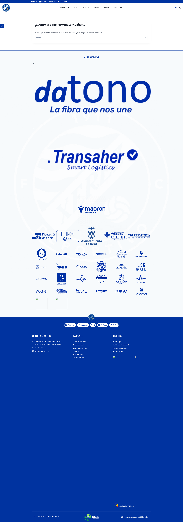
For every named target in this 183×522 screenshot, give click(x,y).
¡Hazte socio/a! (78, 345)
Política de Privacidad (121, 345)
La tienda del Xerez (79, 342)
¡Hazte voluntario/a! (80, 348)
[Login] (180, 8)
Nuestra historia (78, 358)
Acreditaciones (78, 354)
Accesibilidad (118, 351)
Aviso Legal (117, 342)
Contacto (76, 351)
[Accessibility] (2, 26)
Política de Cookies (120, 348)
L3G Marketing (143, 517)
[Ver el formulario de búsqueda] (176, 7)
